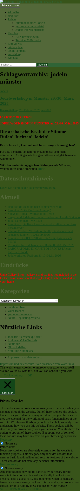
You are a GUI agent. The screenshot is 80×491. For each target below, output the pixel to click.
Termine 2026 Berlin (28, 40)
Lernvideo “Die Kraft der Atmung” (29, 210)
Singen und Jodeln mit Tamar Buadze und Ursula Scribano (44, 217)
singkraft (13, 15)
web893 (46, 110)
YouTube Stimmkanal (21, 350)
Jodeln (12, 19)
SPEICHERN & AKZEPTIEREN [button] (21, 489)
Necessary (11, 443)
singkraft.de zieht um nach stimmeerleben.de (35, 206)
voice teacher (16, 310)
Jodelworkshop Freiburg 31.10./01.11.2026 (34, 255)
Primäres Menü (10, 5)
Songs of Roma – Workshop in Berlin (31, 213)
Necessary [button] (6, 439)
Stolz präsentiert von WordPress (54, 364)
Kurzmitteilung (9, 110)
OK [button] (30, 375)
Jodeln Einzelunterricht (30, 29)
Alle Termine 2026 (27, 36)
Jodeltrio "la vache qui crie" (25, 336)
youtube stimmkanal (20, 314)
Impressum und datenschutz (25, 357)
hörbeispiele (15, 47)
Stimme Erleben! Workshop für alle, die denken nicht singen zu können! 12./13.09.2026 (40, 233)
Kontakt (13, 57)
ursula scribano (17, 50)
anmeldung (14, 54)
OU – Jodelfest (17, 347)
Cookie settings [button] (13, 375)
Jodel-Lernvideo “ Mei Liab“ (25, 220)
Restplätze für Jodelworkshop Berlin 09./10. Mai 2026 (41, 245)
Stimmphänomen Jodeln (30, 22)
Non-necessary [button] (9, 464)
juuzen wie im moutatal (30, 26)
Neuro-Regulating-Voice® (24, 317)
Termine (13, 33)
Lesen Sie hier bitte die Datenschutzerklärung (28, 187)
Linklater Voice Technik (22, 340)
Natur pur (14, 343)
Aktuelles (13, 12)
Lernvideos (15, 43)
